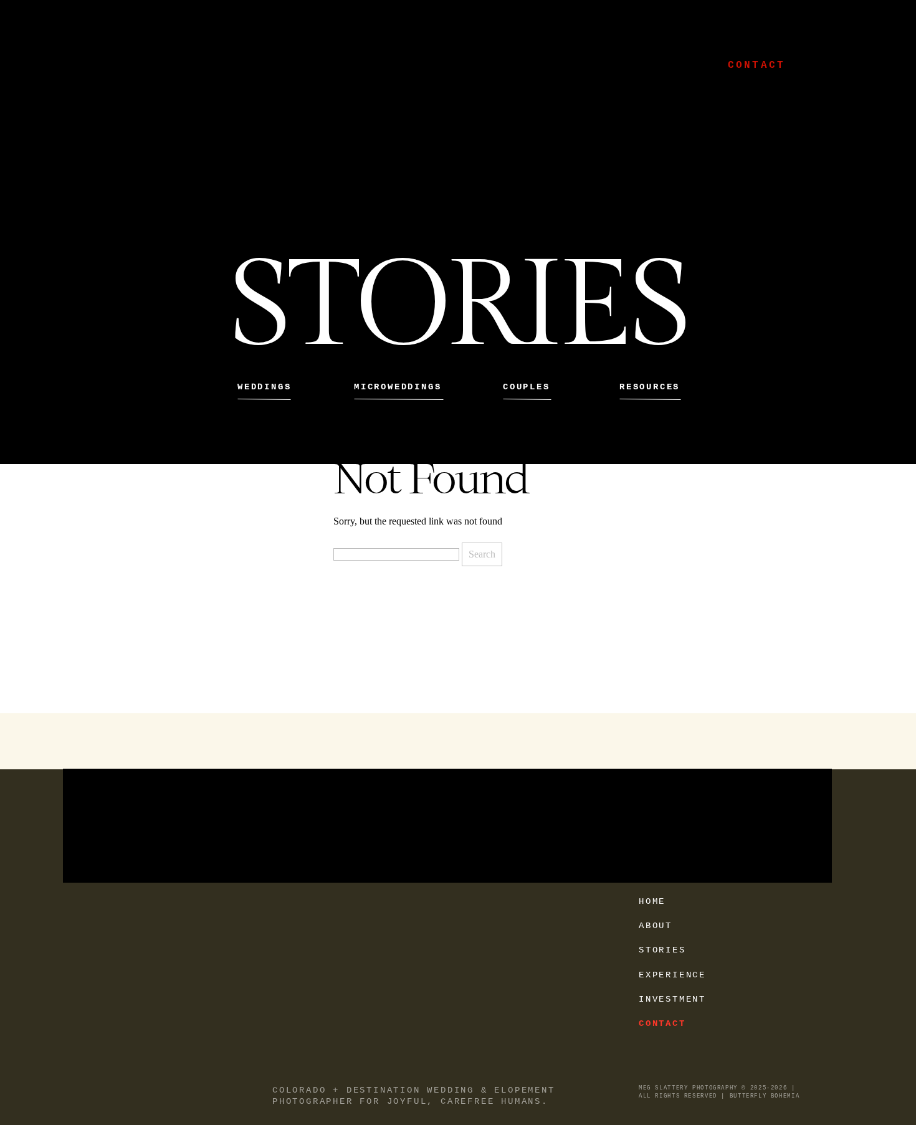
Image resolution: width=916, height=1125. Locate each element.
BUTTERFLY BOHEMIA (765, 1096)
